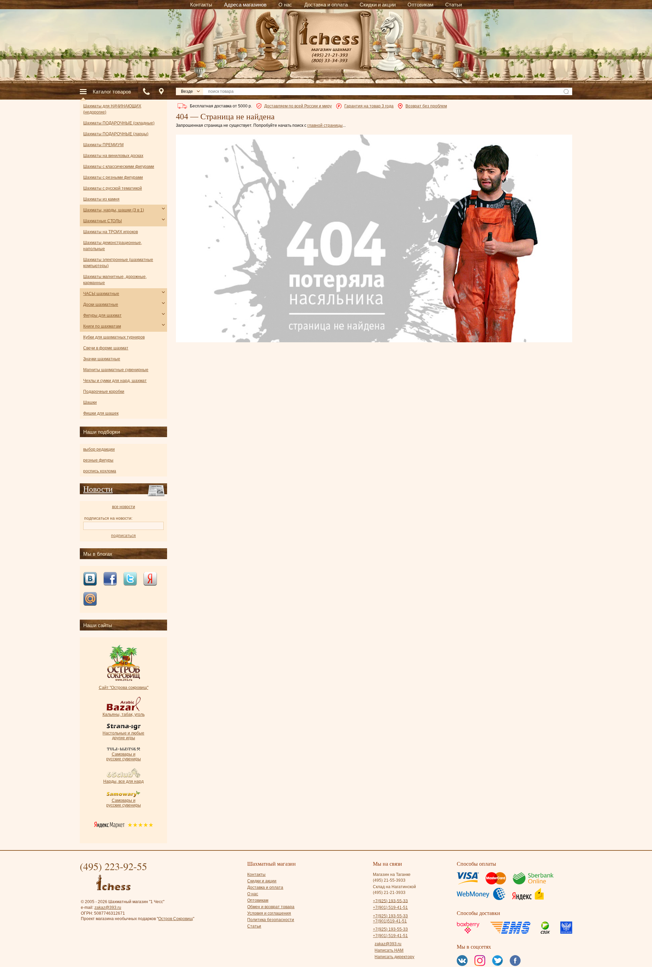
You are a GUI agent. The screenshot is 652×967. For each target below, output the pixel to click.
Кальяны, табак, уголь (124, 714)
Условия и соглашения (269, 913)
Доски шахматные (100, 304)
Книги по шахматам (102, 326)
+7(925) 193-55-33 (390, 900)
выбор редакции (99, 449)
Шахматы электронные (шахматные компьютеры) (118, 262)
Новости (98, 488)
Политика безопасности (270, 919)
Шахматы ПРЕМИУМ (103, 144)
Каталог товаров (112, 91)
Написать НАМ (389, 950)
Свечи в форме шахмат (105, 348)
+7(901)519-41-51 (390, 921)
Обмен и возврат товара (270, 906)
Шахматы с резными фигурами (113, 177)
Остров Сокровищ (175, 918)
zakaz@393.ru (107, 907)
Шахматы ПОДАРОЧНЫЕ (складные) (119, 123)
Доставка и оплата (265, 887)
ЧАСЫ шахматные (101, 293)
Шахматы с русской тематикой (112, 188)
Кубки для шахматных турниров (114, 337)
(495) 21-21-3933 (389, 892)
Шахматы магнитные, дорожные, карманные (115, 279)
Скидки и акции (261, 881)
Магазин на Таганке (392, 874)
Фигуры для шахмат (102, 315)
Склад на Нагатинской (394, 886)
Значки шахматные (101, 359)
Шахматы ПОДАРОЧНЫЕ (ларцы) (115, 134)
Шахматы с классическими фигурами (118, 166)
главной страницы (325, 125)
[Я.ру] (150, 579)
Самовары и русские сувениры (123, 756)
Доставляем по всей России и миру (298, 106)
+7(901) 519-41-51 (390, 907)
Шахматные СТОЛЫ (102, 221)
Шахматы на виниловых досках (113, 155)
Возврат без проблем (426, 106)
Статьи (254, 926)
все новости (123, 506)
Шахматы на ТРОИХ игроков (110, 231)
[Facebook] (110, 579)
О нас (252, 894)
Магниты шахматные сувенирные (115, 369)
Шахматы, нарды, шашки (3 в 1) (113, 210)
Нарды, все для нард (123, 781)
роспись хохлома (99, 471)
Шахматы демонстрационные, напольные (112, 245)
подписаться (123, 535)
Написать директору (394, 956)
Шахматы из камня (101, 199)
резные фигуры (98, 460)
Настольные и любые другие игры (123, 735)
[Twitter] (130, 579)
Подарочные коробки (103, 391)
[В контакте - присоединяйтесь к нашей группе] (90, 579)
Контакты (256, 874)
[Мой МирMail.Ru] (90, 599)
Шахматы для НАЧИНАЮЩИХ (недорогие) (112, 109)
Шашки (90, 402)
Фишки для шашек (101, 413)
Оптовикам (257, 900)
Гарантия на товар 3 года (369, 106)
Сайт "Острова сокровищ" (123, 687)
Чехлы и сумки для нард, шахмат (115, 380)
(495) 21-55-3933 (389, 880)
